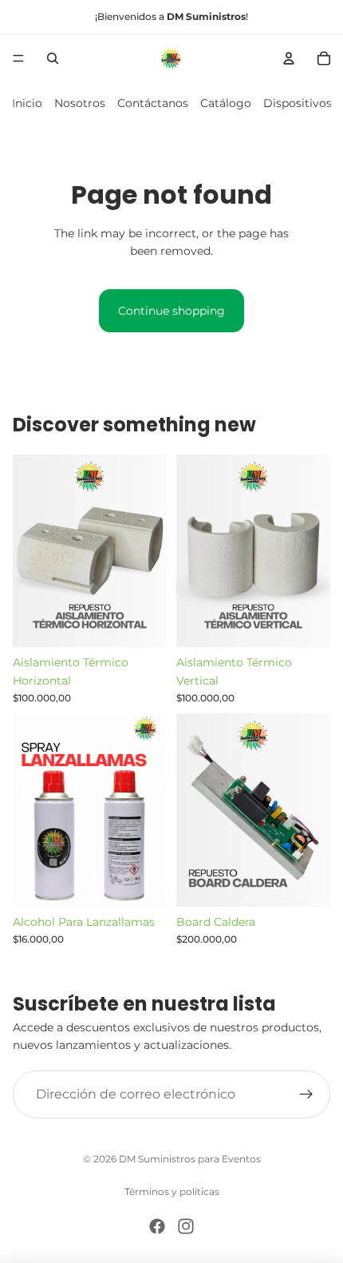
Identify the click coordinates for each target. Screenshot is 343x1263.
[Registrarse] (306, 1094)
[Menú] (18, 58)
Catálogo (225, 103)
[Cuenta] (288, 58)
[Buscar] (52, 58)
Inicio (27, 103)
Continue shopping (171, 311)
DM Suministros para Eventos (190, 1159)
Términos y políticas (171, 1191)
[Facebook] (157, 1226)
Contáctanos (152, 103)
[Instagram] (185, 1226)
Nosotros (79, 103)
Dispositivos (297, 103)
